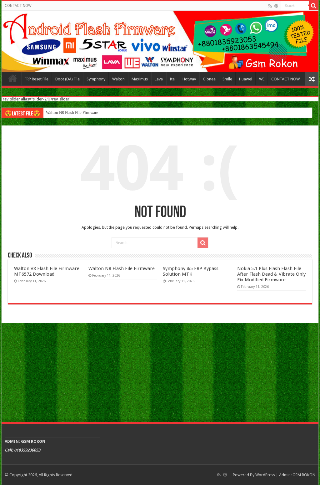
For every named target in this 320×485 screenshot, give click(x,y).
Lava (159, 79)
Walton (118, 79)
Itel (173, 79)
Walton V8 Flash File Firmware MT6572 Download (46, 271)
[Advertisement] (160, 372)
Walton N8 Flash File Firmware (72, 112)
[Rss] (270, 6)
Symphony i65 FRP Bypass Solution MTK (190, 271)
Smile (227, 79)
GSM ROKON (303, 474)
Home (13, 78)
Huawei (245, 79)
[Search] (313, 5)
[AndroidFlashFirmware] (160, 41)
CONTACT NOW (18, 5)
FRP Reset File (36, 79)
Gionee (209, 79)
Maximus (140, 79)
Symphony (96, 79)
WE (261, 79)
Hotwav (189, 79)
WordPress (265, 474)
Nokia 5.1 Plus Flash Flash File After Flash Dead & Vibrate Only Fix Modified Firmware (271, 274)
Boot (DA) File (67, 79)
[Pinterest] (276, 6)
